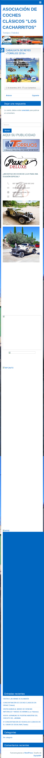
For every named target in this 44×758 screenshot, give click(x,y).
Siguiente (35, 95)
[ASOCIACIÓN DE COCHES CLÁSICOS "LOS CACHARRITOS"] (22, 40)
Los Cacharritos (30, 88)
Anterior (9, 95)
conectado (25, 110)
